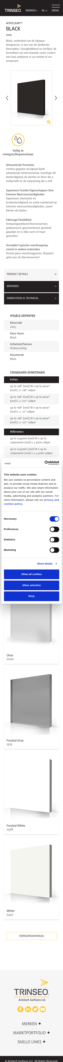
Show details (45, 563)
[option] (31, 98)
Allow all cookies (31, 574)
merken (31, 1023)
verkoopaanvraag (31, 936)
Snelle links (31, 1041)
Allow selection (31, 585)
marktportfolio (31, 1032)
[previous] (7, 98)
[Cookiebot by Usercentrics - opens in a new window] (45, 463)
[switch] (54, 529)
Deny (31, 596)
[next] (56, 98)
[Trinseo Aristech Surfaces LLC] (11, 8)
